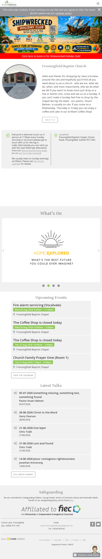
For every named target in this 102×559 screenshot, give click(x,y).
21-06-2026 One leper (32, 428)
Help (84, 540)
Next (100, 34)
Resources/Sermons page (34, 150)
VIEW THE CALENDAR (23, 375)
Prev (2, 34)
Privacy (75, 540)
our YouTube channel (29, 153)
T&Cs (67, 540)
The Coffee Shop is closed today (37, 322)
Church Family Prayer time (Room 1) (40, 357)
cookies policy (64, 13)
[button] (51, 3)
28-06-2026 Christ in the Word (38, 412)
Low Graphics (44, 540)
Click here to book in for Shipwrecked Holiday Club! (51, 56)
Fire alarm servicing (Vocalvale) (37, 305)
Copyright (57, 540)
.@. (56, 525)
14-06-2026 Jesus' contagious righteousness (47, 459)
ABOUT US (50, 119)
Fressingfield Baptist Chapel (32, 314)
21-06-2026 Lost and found (36, 443)
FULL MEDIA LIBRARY (23, 474)
